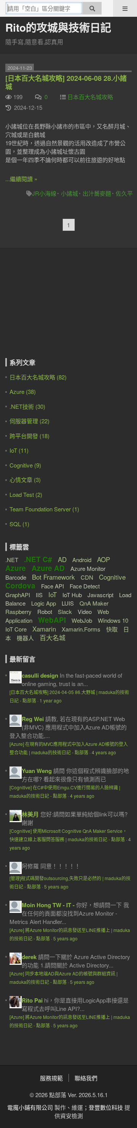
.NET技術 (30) (27, 406)
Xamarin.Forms (81, 629)
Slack (65, 611)
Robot (44, 611)
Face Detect (85, 586)
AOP (103, 559)
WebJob (82, 620)
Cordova (20, 585)
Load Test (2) (26, 494)
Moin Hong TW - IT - (48, 905)
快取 (112, 629)
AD (62, 559)
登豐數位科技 (106, 1107)
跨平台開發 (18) (29, 436)
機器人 (25, 638)
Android (81, 560)
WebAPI (52, 620)
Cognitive (112, 577)
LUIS (68, 603)
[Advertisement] (52, 308)
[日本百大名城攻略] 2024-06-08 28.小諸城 (66, 82)
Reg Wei (33, 719)
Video (85, 611)
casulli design (40, 675)
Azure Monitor (87, 568)
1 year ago (51, 700)
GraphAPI (17, 595)
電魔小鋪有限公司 (30, 1107)
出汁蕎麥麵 (97, 193)
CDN (87, 577)
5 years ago (56, 886)
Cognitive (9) (25, 465)
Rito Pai (32, 1000)
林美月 (30, 814)
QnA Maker (94, 603)
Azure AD (48, 568)
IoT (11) (19, 450)
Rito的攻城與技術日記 (58, 27)
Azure (15, 568)
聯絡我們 (86, 1078)
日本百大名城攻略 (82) (38, 377)
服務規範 (51, 1078)
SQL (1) (19, 524)
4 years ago (104, 752)
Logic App (43, 603)
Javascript (100, 595)
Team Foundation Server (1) (44, 509)
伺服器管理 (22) (29, 421)
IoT (52, 594)
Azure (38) (23, 391)
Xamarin (44, 628)
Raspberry (18, 611)
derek (29, 957)
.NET (11, 560)
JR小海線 (44, 193)
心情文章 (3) (25, 480)
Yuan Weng (37, 770)
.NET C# (38, 559)
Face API (52, 586)
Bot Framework (53, 577)
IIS (39, 595)
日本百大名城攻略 (90, 97)
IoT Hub (72, 595)
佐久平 (124, 193)
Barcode (15, 577)
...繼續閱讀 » (21, 179)
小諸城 (69, 193)
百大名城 (52, 637)
